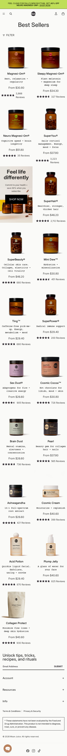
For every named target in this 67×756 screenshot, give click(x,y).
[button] (8, 748)
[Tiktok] (39, 751)
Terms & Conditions (11, 711)
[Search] (10, 13)
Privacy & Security (32, 711)
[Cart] (63, 13)
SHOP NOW (16, 199)
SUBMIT (58, 666)
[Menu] (3, 13)
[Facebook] (28, 751)
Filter (10, 35)
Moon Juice (15, 736)
